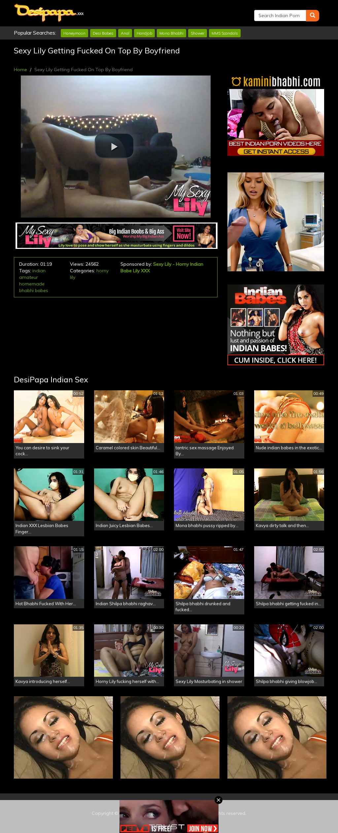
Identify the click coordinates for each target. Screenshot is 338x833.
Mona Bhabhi (171, 33)
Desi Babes (103, 33)
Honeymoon (74, 33)
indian (39, 271)
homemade (32, 284)
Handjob (144, 33)
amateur (28, 277)
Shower (197, 33)
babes (41, 290)
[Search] (312, 15)
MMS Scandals (225, 33)
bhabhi (26, 290)
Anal (125, 33)
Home (20, 70)
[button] (114, 146)
